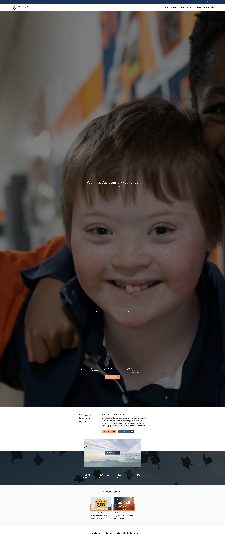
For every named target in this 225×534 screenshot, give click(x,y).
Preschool (107, 431)
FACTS (213, 2)
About (166, 7)
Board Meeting (112, 369)
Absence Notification (97, 513)
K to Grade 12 (124, 431)
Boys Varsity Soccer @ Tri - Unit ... (137, 369)
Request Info (14, 2)
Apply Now (20, 2)
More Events (110, 377)
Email (210, 2)
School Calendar (27, 2)
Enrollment (182, 7)
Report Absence (35, 2)
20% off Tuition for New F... (122, 513)
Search (212, 7)
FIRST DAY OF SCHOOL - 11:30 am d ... (92, 369)
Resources (206, 7)
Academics (173, 7)
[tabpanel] (112, 184)
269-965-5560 (194, 2)
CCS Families (190, 7)
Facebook (205, 2)
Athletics (199, 7)
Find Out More (110, 190)
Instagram (207, 2)
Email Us (202, 2)
